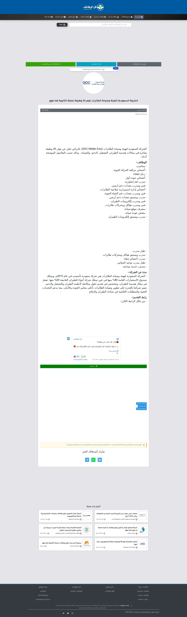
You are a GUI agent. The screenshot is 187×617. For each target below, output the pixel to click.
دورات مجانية (143, 599)
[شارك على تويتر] (100, 460)
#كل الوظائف (142, 406)
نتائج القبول (110, 587)
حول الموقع (43, 587)
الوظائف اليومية (76, 591)
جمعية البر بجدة (75, 546)
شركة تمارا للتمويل (74, 519)
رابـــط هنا (92, 366)
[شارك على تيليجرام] (87, 460)
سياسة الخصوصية (43, 599)
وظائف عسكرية (143, 591)
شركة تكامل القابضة (129, 547)
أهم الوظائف (109, 591)
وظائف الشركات (141, 110)
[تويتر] (67, 613)
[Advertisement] (93, 43)
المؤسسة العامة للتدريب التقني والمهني (67, 533)
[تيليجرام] (62, 613)
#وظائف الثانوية (141, 408)
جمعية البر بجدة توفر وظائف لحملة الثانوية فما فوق (61, 543)
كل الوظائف (76, 587)
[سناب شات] (72, 613)
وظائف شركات (143, 595)
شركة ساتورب (131, 533)
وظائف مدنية (143, 587)
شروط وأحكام (43, 595)
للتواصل (43, 591)
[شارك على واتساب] (93, 460)
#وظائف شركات (141, 403)
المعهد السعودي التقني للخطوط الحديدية (122, 519)
